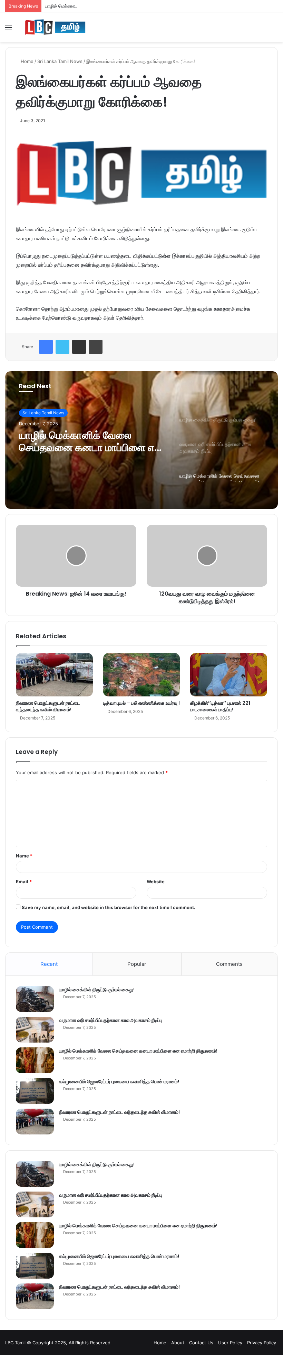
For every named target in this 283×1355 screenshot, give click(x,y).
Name (24, 855)
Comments (229, 964)
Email (24, 881)
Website (156, 881)
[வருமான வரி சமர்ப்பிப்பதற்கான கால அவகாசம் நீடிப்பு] (35, 1030)
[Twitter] (62, 347)
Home (26, 61)
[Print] (96, 347)
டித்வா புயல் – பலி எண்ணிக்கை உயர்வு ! (141, 703)
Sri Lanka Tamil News (59, 61)
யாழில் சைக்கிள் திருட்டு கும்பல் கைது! (97, 989)
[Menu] (8, 30)
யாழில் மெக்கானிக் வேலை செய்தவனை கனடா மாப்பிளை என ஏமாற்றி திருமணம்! (120, 6)
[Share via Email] (79, 347)
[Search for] (274, 30)
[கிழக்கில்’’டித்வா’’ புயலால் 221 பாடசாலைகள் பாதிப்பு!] (228, 674)
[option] (141, 440)
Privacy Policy (261, 1342)
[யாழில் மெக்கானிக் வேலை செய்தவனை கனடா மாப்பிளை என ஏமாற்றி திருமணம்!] (35, 1060)
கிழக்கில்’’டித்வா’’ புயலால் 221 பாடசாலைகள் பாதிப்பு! (220, 706)
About (177, 1342)
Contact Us (201, 1342)
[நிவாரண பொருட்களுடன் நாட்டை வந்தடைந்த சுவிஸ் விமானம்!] (54, 674)
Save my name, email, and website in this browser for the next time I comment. (108, 907)
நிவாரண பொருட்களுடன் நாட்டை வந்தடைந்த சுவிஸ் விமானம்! (48, 706)
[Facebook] (46, 347)
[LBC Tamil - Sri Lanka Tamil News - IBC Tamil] (55, 27)
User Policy (230, 1342)
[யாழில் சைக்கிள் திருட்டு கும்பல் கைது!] (35, 999)
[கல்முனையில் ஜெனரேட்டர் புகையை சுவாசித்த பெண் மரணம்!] (35, 1091)
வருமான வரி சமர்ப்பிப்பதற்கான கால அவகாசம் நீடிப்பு (110, 1020)
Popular (136, 964)
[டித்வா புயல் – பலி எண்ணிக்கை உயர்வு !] (141, 674)
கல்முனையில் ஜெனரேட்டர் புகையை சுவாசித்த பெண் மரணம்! (119, 1081)
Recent (49, 964)
